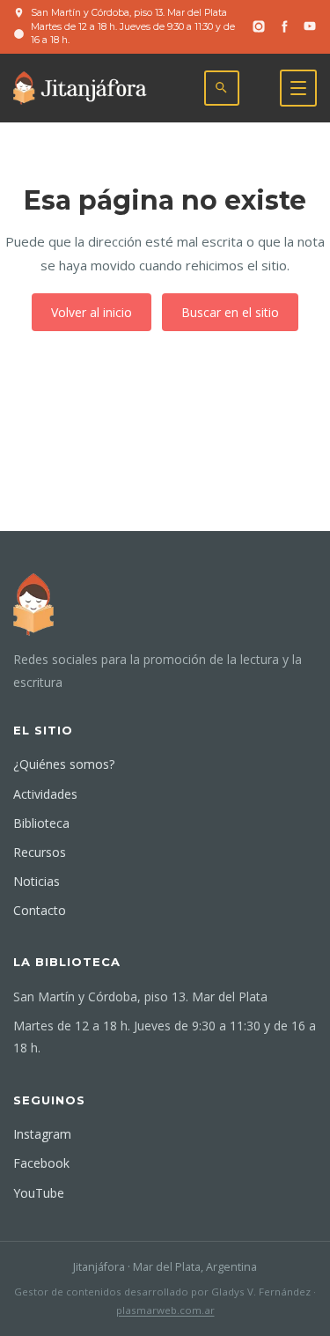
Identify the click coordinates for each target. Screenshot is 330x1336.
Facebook (41, 1163)
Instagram (42, 1134)
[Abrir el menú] (298, 88)
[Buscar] (221, 88)
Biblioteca (41, 823)
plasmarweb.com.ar (165, 1310)
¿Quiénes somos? (63, 764)
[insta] (259, 26)
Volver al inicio (91, 312)
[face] (284, 26)
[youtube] (310, 26)
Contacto (39, 910)
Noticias (36, 881)
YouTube (38, 1193)
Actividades (45, 794)
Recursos (39, 852)
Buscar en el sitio (230, 312)
